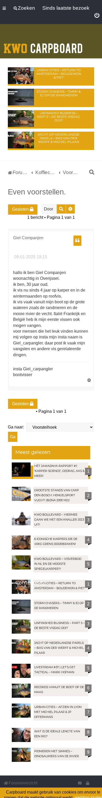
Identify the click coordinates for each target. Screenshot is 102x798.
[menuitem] (96, 15)
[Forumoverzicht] (43, 41)
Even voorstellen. (37, 192)
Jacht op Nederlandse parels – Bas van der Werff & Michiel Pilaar (59, 138)
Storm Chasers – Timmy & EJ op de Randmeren (59, 93)
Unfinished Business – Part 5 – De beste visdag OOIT (58, 116)
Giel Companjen (28, 238)
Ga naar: (16, 427)
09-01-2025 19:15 (30, 257)
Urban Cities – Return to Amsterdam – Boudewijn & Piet (58, 73)
